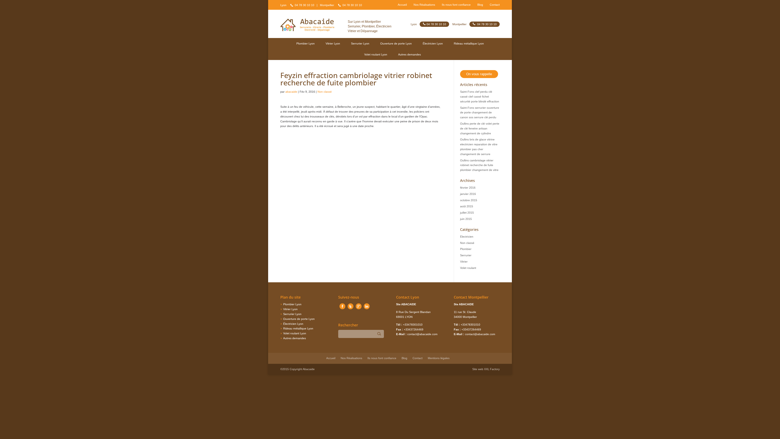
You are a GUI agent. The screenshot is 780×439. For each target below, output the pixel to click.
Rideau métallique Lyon (469, 43)
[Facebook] (342, 309)
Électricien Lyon (433, 43)
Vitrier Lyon (333, 43)
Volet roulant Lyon (375, 54)
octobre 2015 (468, 200)
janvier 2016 (468, 194)
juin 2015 (466, 219)
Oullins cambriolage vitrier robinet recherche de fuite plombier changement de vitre (479, 165)
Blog (480, 4)
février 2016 (468, 187)
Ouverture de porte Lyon (396, 43)
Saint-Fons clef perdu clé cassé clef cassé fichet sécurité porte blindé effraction (479, 96)
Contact (495, 4)
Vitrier (464, 261)
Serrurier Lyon (360, 43)
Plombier (465, 249)
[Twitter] (350, 309)
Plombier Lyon (305, 43)
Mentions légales (439, 358)
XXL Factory (492, 369)
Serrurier (465, 255)
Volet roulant (468, 267)
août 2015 (466, 206)
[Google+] (358, 309)
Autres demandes (409, 54)
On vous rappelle (479, 74)
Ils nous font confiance (456, 4)
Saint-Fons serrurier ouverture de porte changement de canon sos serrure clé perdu (479, 112)
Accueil (402, 4)
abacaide (291, 91)
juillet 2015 (467, 212)
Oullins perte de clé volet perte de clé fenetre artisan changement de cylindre (479, 128)
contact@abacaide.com (422, 334)
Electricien (466, 236)
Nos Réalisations (424, 4)
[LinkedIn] (367, 309)
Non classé (324, 91)
